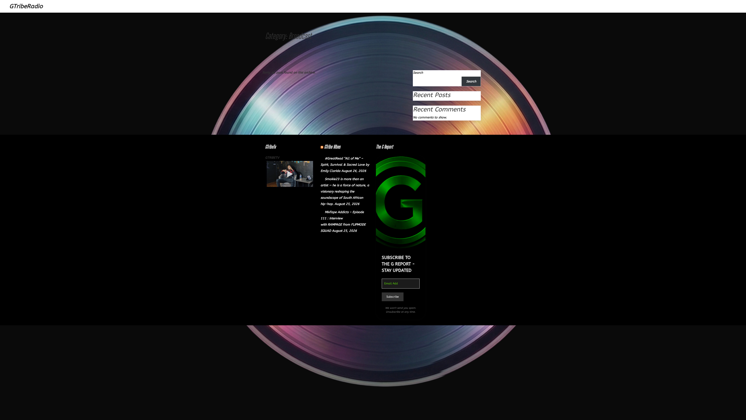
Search (418, 72)
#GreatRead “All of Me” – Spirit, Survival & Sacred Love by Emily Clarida (345, 165)
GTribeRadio (26, 6)
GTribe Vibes (332, 147)
